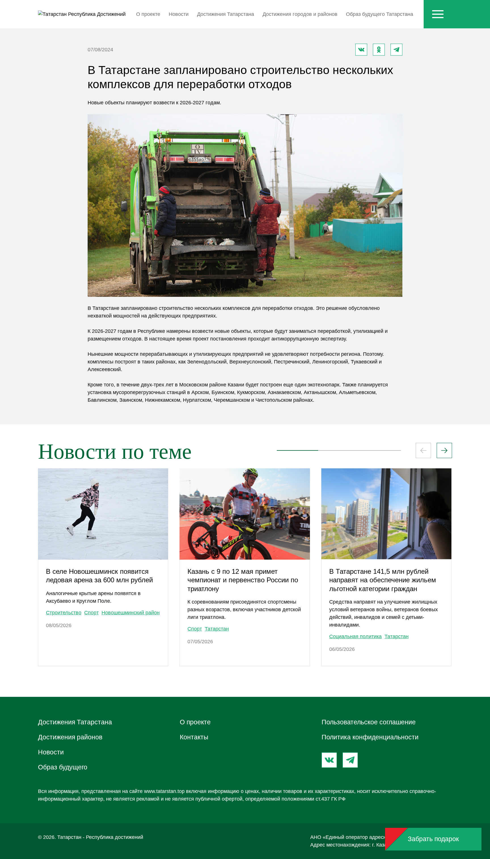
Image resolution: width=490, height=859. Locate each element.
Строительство (63, 612)
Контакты (194, 737)
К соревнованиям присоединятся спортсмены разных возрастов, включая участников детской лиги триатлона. (244, 609)
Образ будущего (62, 767)
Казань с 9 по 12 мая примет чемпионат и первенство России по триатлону (242, 580)
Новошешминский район (131, 612)
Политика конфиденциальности (370, 737)
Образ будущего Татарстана (379, 14)
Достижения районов (70, 737)
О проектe (148, 14)
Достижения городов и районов (300, 14)
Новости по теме (115, 451)
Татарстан (217, 628)
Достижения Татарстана (225, 14)
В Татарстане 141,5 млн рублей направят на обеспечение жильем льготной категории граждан (382, 580)
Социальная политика (355, 636)
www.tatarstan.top (164, 791)
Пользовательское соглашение (369, 722)
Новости (179, 14)
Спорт (91, 612)
